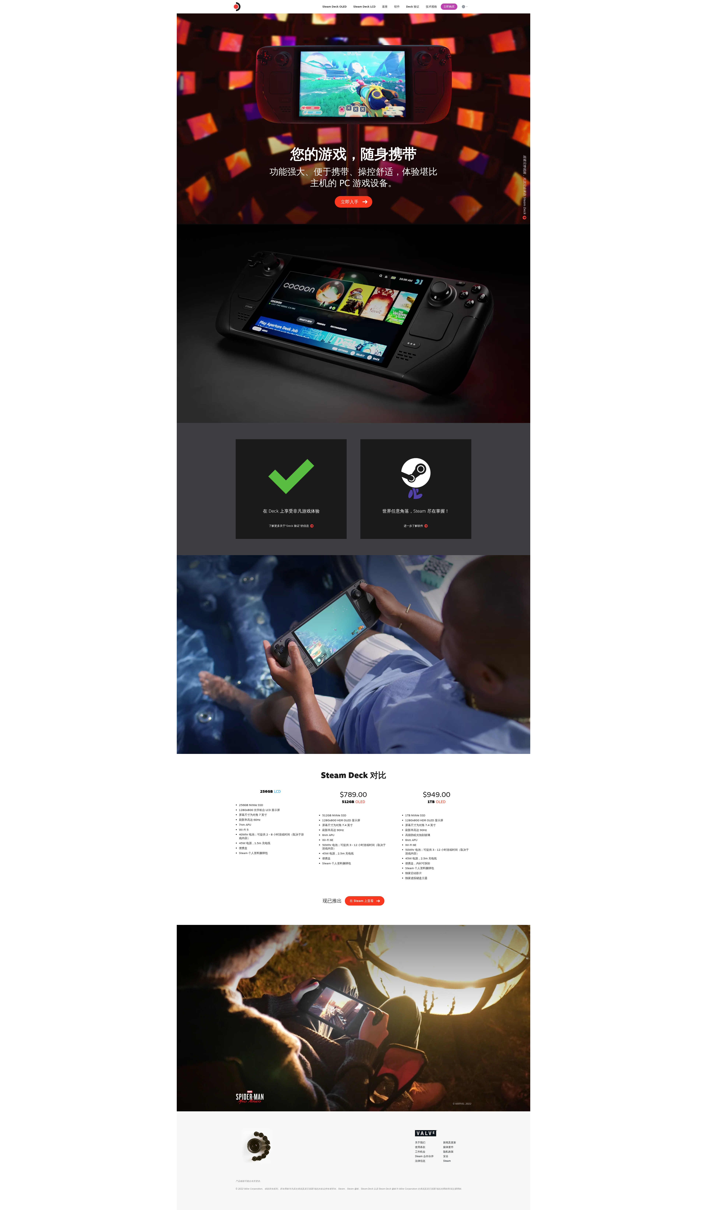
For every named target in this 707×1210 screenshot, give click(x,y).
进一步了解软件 (414, 526)
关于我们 (420, 1142)
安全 (445, 1156)
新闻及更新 (449, 1142)
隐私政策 (448, 1151)
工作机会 (420, 1151)
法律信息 (420, 1160)
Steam (447, 1160)
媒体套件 (448, 1147)
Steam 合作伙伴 (424, 1156)
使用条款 (420, 1147)
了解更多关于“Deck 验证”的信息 (289, 526)
